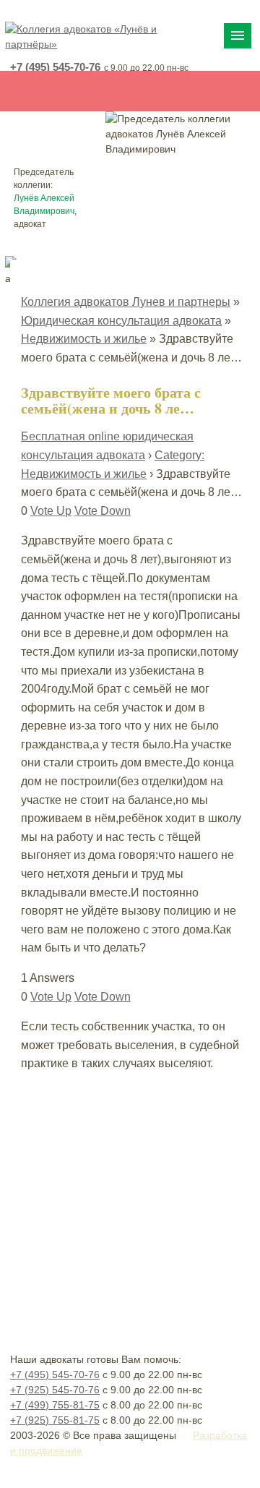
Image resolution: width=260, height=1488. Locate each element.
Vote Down (102, 511)
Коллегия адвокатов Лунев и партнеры (125, 302)
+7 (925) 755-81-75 (55, 1420)
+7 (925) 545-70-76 (55, 1389)
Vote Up (51, 511)
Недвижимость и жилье (84, 339)
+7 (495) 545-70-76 (55, 67)
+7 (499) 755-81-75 (55, 1405)
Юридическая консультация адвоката (121, 321)
